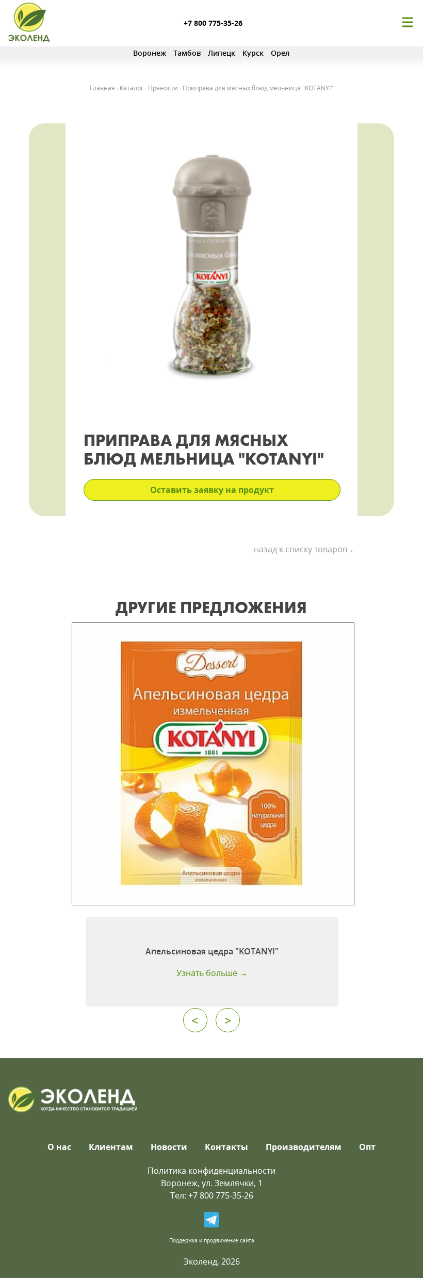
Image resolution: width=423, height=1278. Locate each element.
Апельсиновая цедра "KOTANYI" (212, 951)
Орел (280, 53)
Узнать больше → (212, 973)
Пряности (163, 88)
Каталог (131, 88)
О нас (59, 1147)
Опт (367, 1147)
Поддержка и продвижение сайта (211, 1240)
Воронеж (149, 53)
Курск (253, 53)
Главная (102, 88)
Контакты (226, 1147)
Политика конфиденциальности (211, 1170)
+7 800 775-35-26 (213, 23)
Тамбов (187, 53)
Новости (169, 1147)
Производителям (303, 1147)
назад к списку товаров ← (305, 549)
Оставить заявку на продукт (212, 490)
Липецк (221, 53)
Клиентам (111, 1147)
